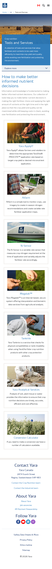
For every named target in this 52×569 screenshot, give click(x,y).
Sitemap (26, 550)
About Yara (26, 501)
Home (4, 12)
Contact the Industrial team (26, 488)
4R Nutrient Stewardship (26, 509)
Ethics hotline (26, 545)
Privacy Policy (26, 540)
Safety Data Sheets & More (26, 535)
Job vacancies (26, 505)
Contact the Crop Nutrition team (26, 483)
